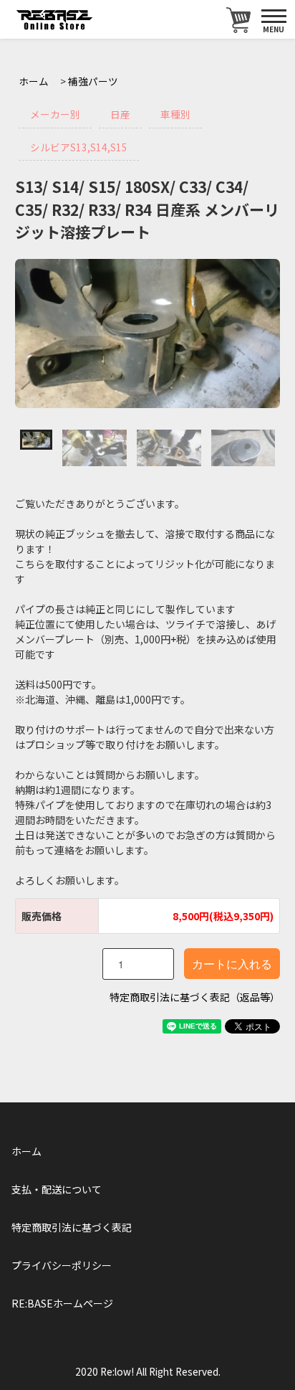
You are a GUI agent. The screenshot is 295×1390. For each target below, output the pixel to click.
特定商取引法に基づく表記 (71, 1227)
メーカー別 (55, 114)
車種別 (175, 114)
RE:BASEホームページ (62, 1303)
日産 (120, 114)
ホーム (34, 81)
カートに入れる (232, 963)
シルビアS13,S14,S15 (78, 147)
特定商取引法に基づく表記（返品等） (195, 997)
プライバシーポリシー (61, 1265)
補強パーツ (93, 81)
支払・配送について (56, 1189)
